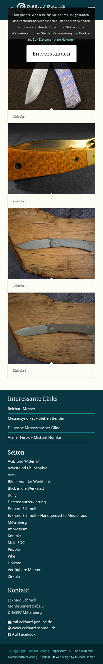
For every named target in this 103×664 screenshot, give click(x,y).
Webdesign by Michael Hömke (75, 657)
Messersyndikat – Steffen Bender (36, 418)
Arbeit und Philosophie (27, 467)
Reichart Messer (21, 408)
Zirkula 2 (19, 286)
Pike (11, 556)
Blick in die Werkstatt (26, 488)
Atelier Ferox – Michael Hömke (34, 437)
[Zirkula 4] (51, 74)
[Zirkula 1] (51, 328)
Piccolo (14, 549)
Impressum (18, 528)
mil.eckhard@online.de (32, 621)
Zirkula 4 (19, 116)
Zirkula (14, 576)
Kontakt (14, 535)
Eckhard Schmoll (22, 508)
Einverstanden (51, 53)
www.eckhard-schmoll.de (33, 627)
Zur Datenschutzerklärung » (54, 39)
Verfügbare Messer (24, 569)
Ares (12, 474)
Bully (12, 494)
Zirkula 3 (19, 201)
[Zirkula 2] (51, 243)
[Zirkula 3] (51, 158)
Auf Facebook (23, 634)
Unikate (14, 562)
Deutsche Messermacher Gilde (34, 427)
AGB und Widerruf (24, 461)
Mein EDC (16, 542)
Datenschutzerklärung (27, 501)
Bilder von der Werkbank (29, 481)
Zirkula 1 (19, 370)
